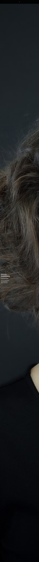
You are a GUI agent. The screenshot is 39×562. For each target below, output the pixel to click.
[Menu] (19, 2)
